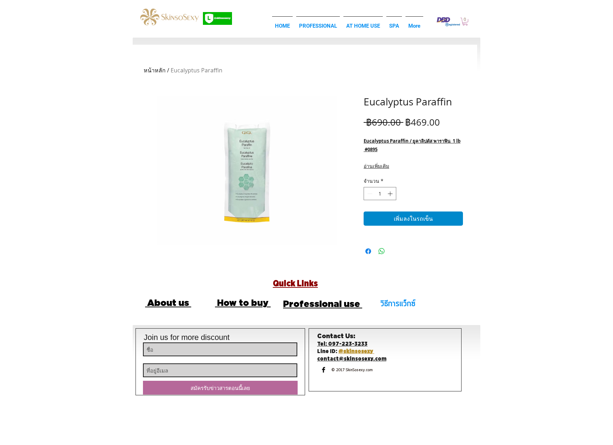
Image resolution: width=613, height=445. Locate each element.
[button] (465, 22)
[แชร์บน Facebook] (368, 251)
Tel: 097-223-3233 (342, 344)
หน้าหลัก (155, 70)
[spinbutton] (380, 193)
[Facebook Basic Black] (323, 370)
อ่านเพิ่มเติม (376, 166)
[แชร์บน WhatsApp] (381, 251)
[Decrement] (369, 193)
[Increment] (390, 193)
